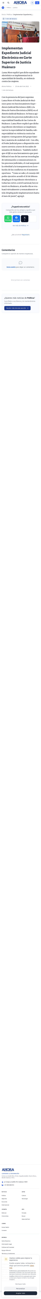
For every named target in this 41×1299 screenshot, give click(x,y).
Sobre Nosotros (6, 1241)
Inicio (4, 15)
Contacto (4, 1230)
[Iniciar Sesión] (37, 2)
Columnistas (5, 1216)
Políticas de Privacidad (8, 1247)
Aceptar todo (20, 1293)
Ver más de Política (19, 226)
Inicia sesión (11, 267)
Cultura (24, 1195)
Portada (24, 1213)
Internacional (5, 1205)
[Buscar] (8, 2)
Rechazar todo (20, 1284)
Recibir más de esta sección (16, 308)
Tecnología (25, 1198)
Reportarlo (25, 235)
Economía (4, 1202)
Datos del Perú (26, 1219)
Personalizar (20, 1289)
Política (9, 7)
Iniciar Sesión (5, 1227)
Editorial (4, 1213)
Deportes (4, 1198)
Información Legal (7, 1244)
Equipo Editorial (6, 1250)
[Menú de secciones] (3, 2)
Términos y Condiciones (8, 1253)
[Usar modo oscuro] (32, 3)
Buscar (23, 1216)
